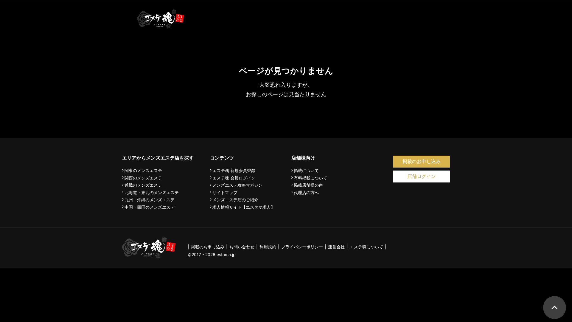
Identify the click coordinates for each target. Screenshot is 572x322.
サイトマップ (224, 193)
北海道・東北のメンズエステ (152, 193)
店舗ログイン (421, 176)
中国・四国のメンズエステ (150, 207)
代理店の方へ (306, 193)
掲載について (306, 170)
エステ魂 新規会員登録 (233, 170)
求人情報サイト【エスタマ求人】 (243, 207)
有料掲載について (310, 178)
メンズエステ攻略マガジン (237, 185)
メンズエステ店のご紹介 (235, 200)
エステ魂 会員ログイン (233, 178)
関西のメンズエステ (143, 178)
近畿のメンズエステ (143, 185)
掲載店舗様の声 (308, 185)
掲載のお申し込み (421, 161)
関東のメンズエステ (143, 170)
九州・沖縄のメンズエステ (150, 200)
